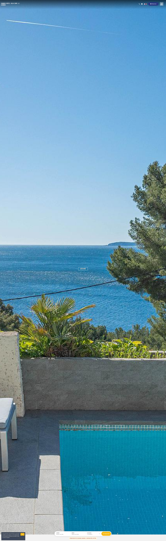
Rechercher (107, 533)
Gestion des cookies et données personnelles (9, 538)
